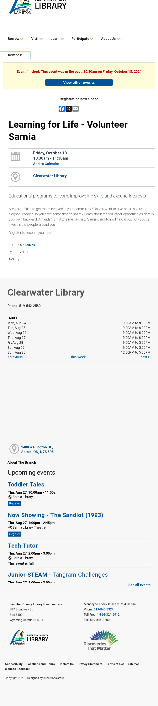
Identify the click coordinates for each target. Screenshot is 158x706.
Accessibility (14, 664)
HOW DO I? (15, 55)
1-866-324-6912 (108, 614)
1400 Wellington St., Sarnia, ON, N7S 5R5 (37, 449)
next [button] (144, 357)
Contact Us (66, 664)
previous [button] (16, 357)
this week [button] (78, 357)
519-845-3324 (103, 609)
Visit (35, 39)
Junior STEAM (58, 574)
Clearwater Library (50, 176)
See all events (139, 585)
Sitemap (134, 664)
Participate (80, 39)
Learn (55, 39)
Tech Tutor (23, 545)
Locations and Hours (40, 664)
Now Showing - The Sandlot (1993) (55, 515)
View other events (79, 82)
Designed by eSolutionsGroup (46, 678)
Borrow (14, 39)
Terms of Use (115, 664)
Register (14, 503)
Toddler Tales (26, 484)
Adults (30, 245)
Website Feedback (17, 669)
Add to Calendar (46, 164)
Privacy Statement (89, 664)
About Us (108, 39)
